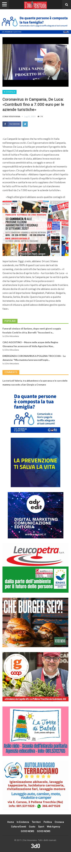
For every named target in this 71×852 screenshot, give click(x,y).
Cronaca (59, 822)
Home (10, 822)
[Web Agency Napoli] (35, 846)
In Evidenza (9, 92)
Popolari (10, 321)
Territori (36, 822)
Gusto (32, 826)
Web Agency (53, 826)
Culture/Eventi (18, 826)
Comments (10, 372)
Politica (48, 822)
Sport (41, 826)
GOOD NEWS (27, 831)
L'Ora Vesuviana (12, 336)
